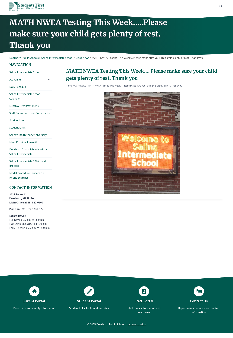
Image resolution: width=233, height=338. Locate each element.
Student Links (17, 127)
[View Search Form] (221, 6)
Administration (137, 324)
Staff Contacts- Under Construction (30, 113)
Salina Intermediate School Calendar (25, 96)
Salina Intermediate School (25, 72)
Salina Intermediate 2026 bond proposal (27, 163)
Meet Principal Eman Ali (23, 142)
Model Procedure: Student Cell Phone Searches (27, 175)
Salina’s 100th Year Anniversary (28, 135)
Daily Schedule (17, 87)
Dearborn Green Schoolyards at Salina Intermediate (28, 152)
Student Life (16, 120)
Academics (15, 79)
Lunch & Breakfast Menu (24, 106)
